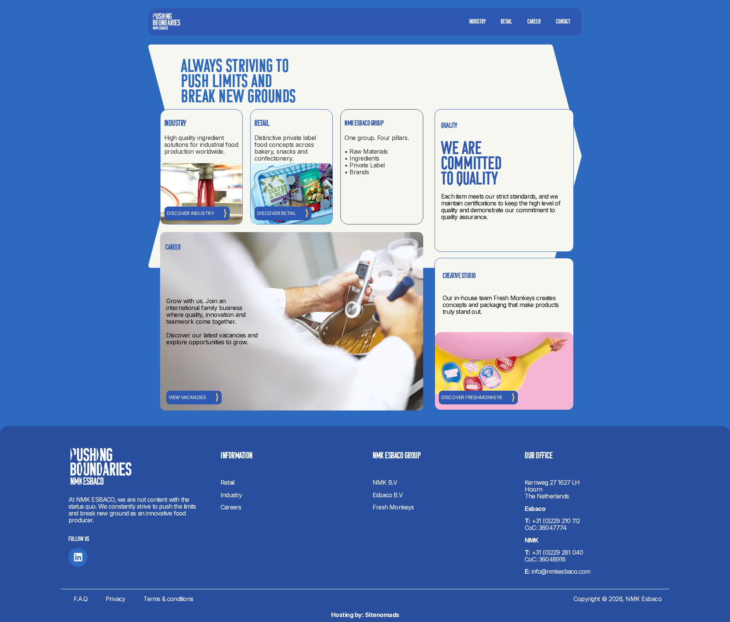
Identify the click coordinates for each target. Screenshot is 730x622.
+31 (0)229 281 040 (557, 552)
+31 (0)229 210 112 (556, 521)
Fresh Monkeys (393, 507)
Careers (231, 507)
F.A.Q (80, 599)
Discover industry (190, 213)
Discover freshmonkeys (471, 397)
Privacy (115, 599)
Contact (563, 22)
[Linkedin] (77, 557)
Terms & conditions (168, 599)
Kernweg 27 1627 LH (552, 482)
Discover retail (276, 213)
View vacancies (187, 397)
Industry (477, 22)
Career (534, 22)
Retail (506, 22)
